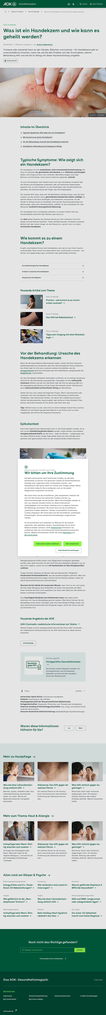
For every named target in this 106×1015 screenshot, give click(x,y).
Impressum (67, 533)
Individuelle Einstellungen (68, 550)
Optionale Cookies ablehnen (47, 544)
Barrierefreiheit (31, 535)
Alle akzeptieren (72, 544)
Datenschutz (56, 528)
